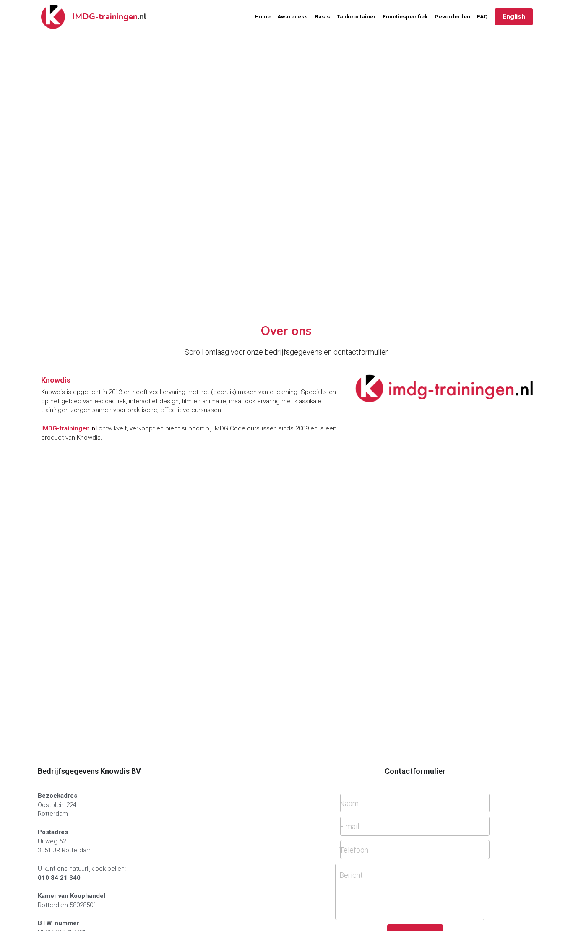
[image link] (444, 387)
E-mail (349, 826)
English (514, 17)
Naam (349, 803)
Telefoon (353, 849)
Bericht (351, 875)
